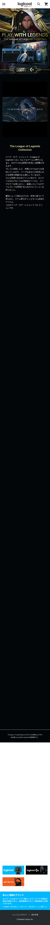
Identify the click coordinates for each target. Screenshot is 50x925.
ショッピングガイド (19, 915)
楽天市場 (34, 915)
